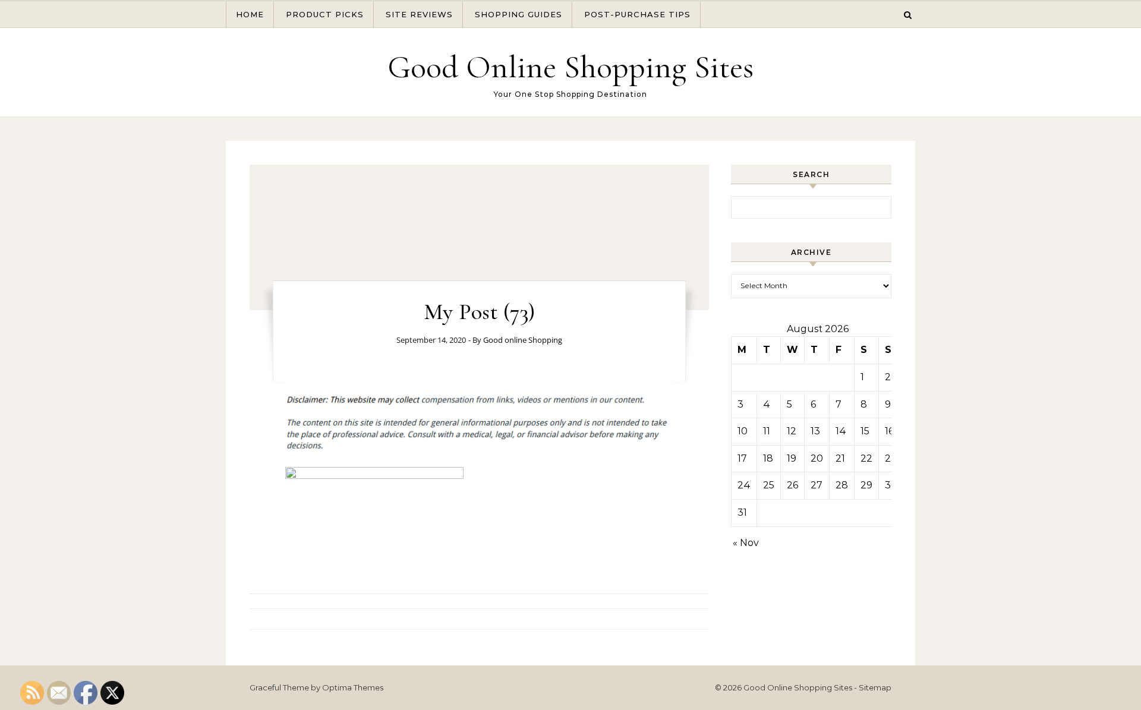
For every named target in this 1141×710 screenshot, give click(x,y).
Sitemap (875, 687)
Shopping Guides (518, 14)
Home (250, 14)
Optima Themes (352, 687)
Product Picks (325, 14)
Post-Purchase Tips (637, 14)
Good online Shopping (522, 340)
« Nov (746, 542)
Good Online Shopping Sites (570, 67)
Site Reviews (419, 14)
